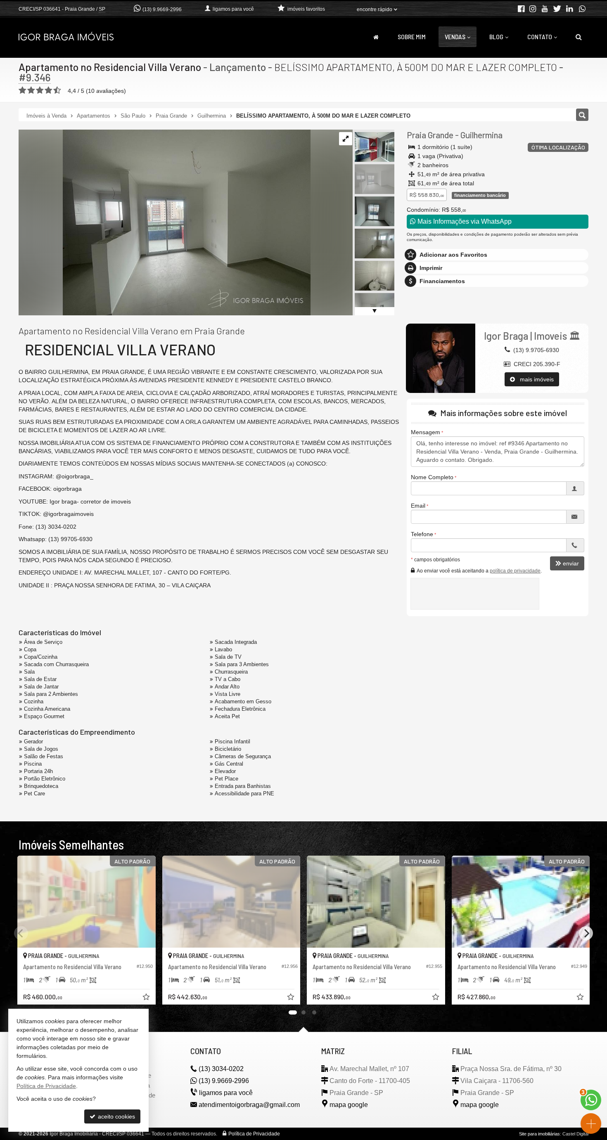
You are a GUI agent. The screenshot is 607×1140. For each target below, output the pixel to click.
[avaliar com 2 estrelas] (31, 90)
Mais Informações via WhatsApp (464, 221)
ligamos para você (226, 1092)
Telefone (422, 534)
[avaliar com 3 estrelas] (40, 90)
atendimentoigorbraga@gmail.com (249, 1104)
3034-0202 (221, 1068)
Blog (496, 36)
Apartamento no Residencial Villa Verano (110, 67)
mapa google (349, 1104)
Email (418, 505)
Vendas (455, 36)
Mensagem (425, 432)
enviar (571, 563)
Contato (539, 36)
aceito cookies (115, 1116)
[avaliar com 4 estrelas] (48, 90)
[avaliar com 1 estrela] (22, 90)
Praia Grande (430, 135)
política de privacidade (515, 571)
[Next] (586, 933)
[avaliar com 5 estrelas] (57, 90)
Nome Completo (432, 477)
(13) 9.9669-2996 (162, 9)
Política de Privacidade (254, 1134)
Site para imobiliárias (539, 1133)
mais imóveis (534, 379)
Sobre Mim (412, 36)
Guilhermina (481, 135)
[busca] (578, 36)
